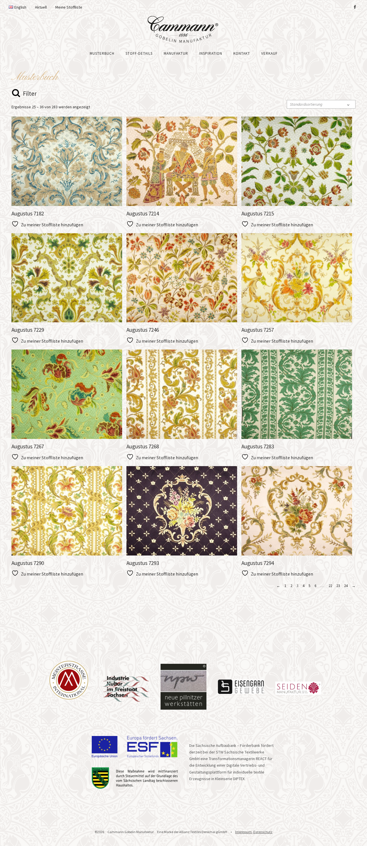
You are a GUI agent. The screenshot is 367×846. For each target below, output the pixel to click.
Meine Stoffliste (68, 7)
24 (346, 585)
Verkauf (269, 53)
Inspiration (210, 53)
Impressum (243, 832)
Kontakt (241, 53)
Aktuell (41, 7)
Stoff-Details (139, 53)
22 (330, 585)
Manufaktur (176, 53)
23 (338, 585)
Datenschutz (262, 832)
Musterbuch (102, 53)
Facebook (354, 7)
